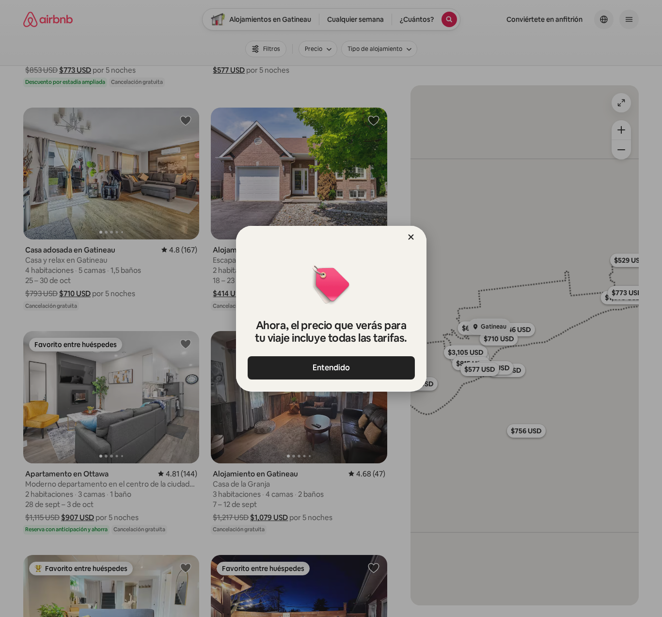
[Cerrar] (411, 237)
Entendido (331, 368)
